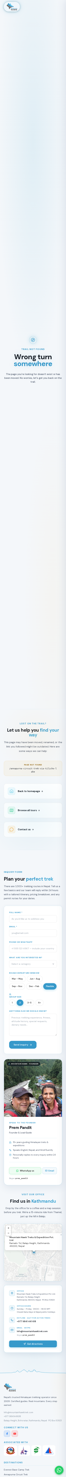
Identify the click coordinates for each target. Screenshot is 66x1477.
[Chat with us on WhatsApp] (59, 1470)
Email (51, 1170)
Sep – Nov (17, 986)
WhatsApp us (27, 1170)
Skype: (18, 1178)
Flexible (50, 986)
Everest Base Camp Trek (16, 1469)
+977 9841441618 (12, 1416)
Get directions (35, 1344)
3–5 (29, 1002)
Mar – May (17, 978)
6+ (39, 1002)
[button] (34, 1252)
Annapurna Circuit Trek (16, 1474)
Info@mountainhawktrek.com (32, 1331)
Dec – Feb (34, 986)
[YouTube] (15, 1433)
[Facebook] (7, 1433)
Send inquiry (21, 1044)
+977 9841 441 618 (26, 1321)
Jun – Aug (35, 978)
